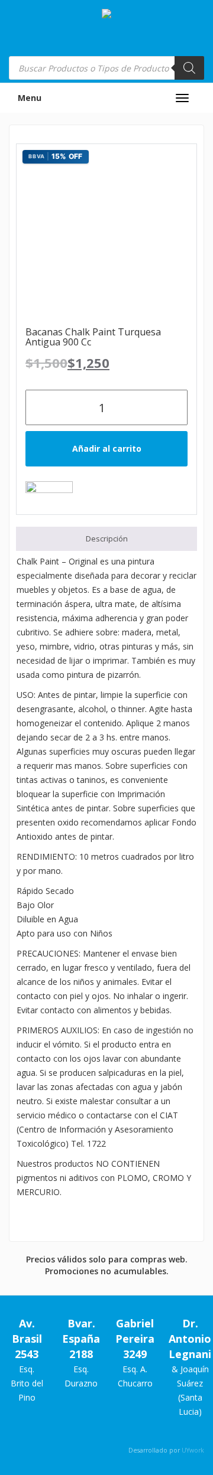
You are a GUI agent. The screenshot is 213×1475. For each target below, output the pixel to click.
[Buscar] (189, 68)
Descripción (107, 538)
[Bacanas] (49, 495)
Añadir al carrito (106, 448)
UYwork (193, 1450)
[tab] (106, 539)
